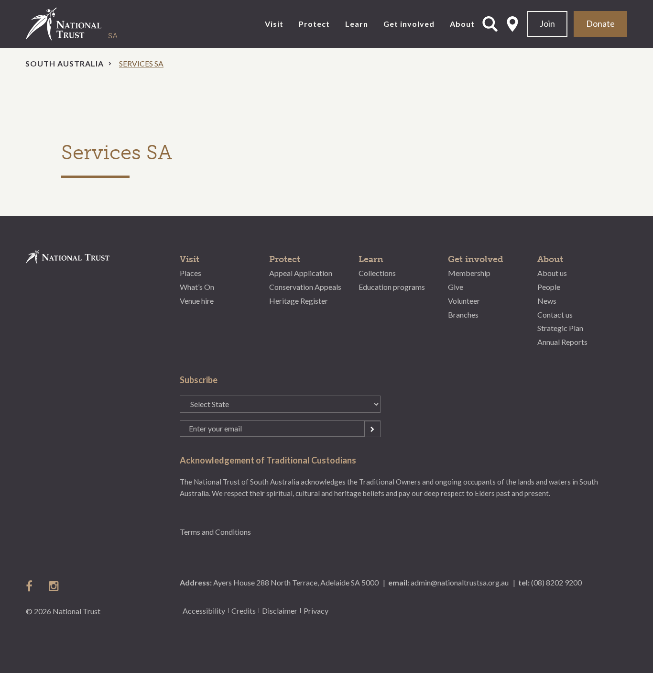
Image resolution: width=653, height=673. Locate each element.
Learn (356, 23)
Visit (274, 23)
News (546, 300)
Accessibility (204, 610)
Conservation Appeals (305, 286)
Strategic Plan (560, 327)
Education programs (392, 286)
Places (190, 272)
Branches (463, 314)
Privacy (316, 610)
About (462, 23)
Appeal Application (300, 272)
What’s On (197, 286)
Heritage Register (298, 300)
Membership (469, 272)
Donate (600, 23)
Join (547, 23)
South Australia (64, 63)
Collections (377, 272)
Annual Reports (562, 341)
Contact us (555, 314)
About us (552, 272)
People (548, 286)
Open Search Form (490, 24)
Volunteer (464, 300)
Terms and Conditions (215, 531)
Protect (314, 23)
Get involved (409, 23)
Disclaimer (279, 610)
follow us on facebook (31, 586)
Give (455, 286)
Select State (512, 24)
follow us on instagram (54, 586)
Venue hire (197, 300)
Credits (243, 610)
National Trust (83, 24)
